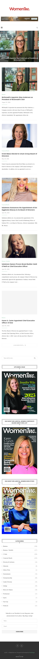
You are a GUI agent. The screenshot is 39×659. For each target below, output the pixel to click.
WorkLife (20, 605)
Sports (20, 597)
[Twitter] (21, 645)
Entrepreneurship (20, 578)
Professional (20, 594)
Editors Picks (20, 570)
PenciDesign (32, 652)
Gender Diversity (20, 582)
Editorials (20, 566)
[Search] (37, 27)
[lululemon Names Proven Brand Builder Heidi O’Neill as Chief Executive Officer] (19, 246)
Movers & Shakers (20, 590)
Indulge (20, 586)
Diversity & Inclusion (20, 562)
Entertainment (20, 574)
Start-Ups (20, 601)
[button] (2, 46)
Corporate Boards (20, 558)
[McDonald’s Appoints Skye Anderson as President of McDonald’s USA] (19, 46)
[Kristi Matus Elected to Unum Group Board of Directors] (19, 136)
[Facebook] (17, 645)
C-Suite (20, 554)
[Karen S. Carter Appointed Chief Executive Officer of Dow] (19, 302)
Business (20, 546)
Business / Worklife (20, 550)
